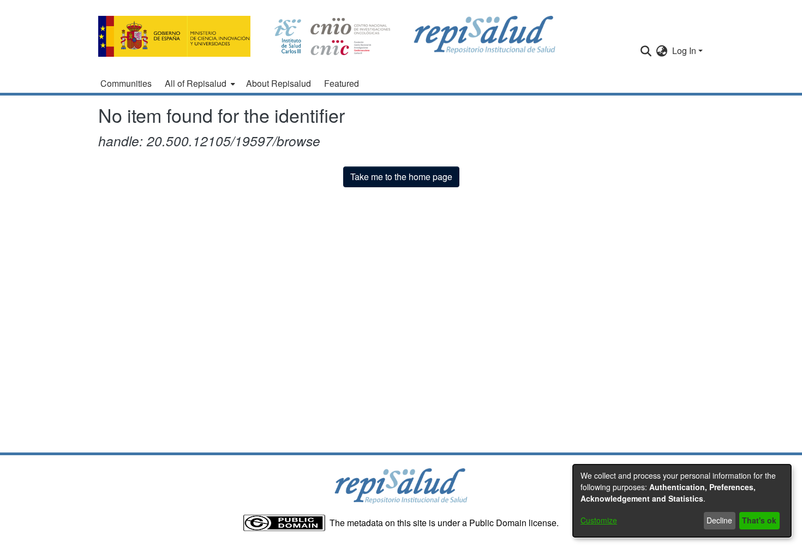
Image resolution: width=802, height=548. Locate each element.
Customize (598, 520)
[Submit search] (646, 50)
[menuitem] (199, 83)
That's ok (759, 520)
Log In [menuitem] (684, 50)
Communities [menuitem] (126, 83)
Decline (719, 520)
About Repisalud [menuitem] (278, 83)
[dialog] (682, 500)
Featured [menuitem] (341, 83)
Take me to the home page (401, 176)
